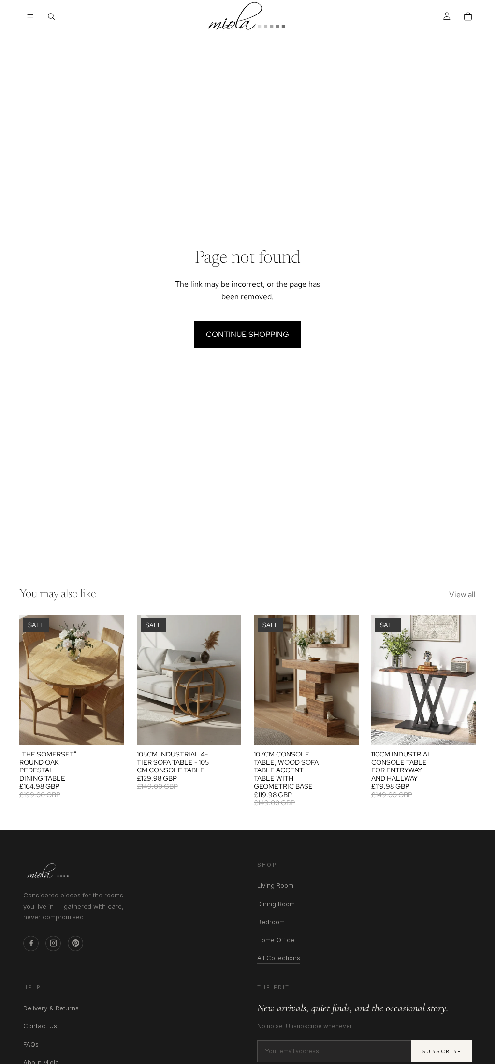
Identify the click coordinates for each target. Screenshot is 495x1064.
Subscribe (442, 1051)
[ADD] (226, 730)
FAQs (31, 1044)
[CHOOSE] (109, 730)
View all (462, 594)
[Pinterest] (75, 943)
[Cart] (468, 16)
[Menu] (30, 16)
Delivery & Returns (51, 1008)
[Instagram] (53, 943)
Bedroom (271, 921)
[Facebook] (31, 943)
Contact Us (40, 1026)
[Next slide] (113, 679)
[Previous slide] (30, 679)
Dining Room (276, 904)
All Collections (278, 958)
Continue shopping (247, 334)
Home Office (275, 940)
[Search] (51, 16)
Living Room (275, 885)
